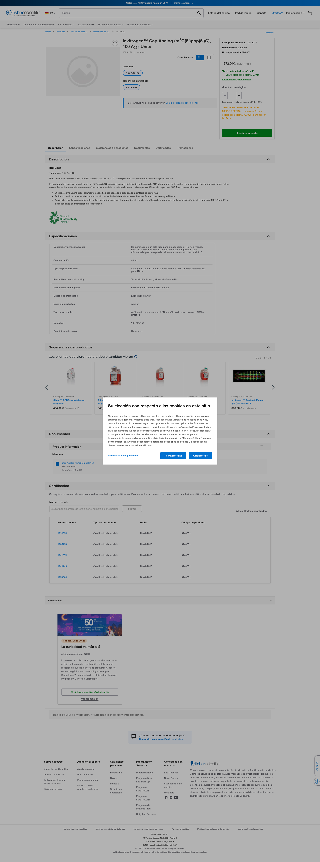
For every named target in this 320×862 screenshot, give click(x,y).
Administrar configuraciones (123, 455)
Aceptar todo (200, 455)
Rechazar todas (173, 455)
